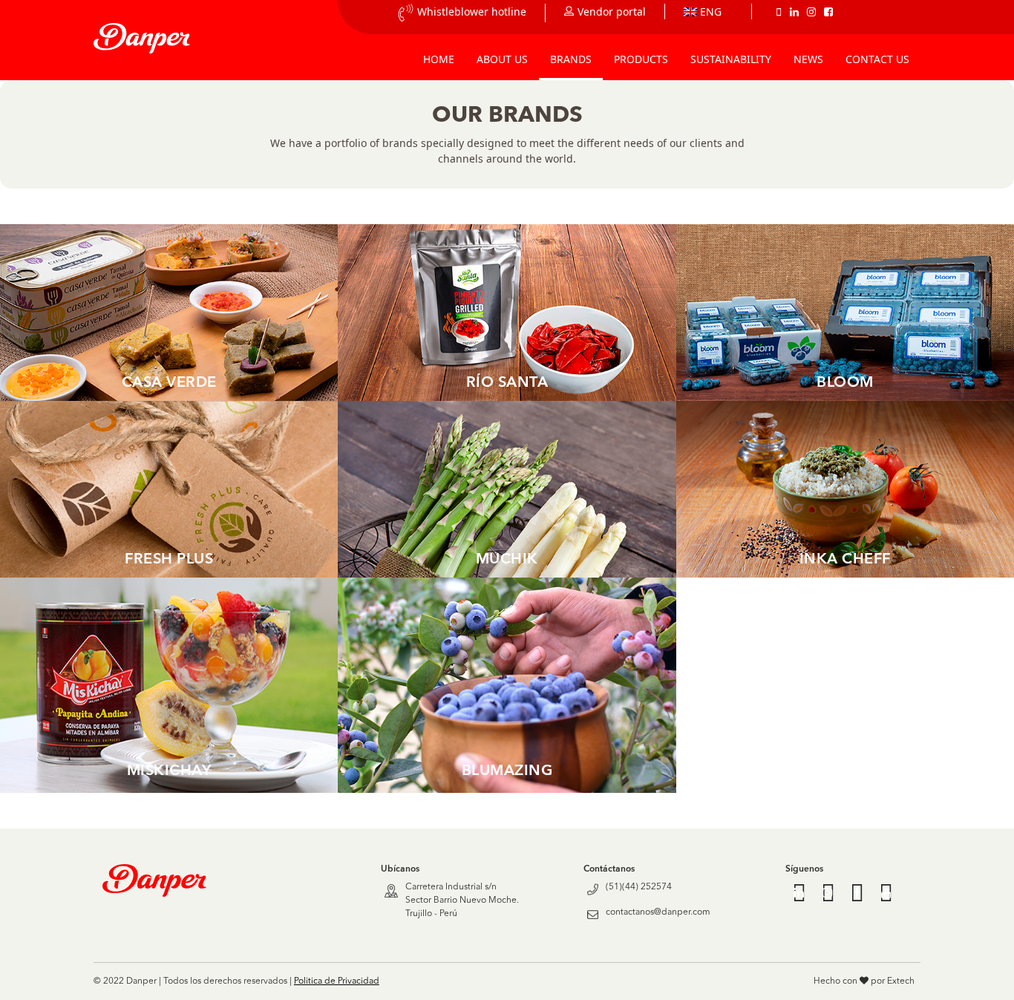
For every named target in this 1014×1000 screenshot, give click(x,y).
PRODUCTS (641, 59)
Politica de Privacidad (336, 981)
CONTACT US (877, 59)
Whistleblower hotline (471, 11)
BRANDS (571, 59)
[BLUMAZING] (507, 684)
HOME (438, 59)
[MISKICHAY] (169, 684)
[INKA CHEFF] (845, 488)
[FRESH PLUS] (169, 488)
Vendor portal (612, 11)
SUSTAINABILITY (730, 59)
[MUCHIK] (507, 488)
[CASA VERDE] (169, 311)
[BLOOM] (845, 311)
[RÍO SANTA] (507, 311)
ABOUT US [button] (502, 59)
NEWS (808, 59)
